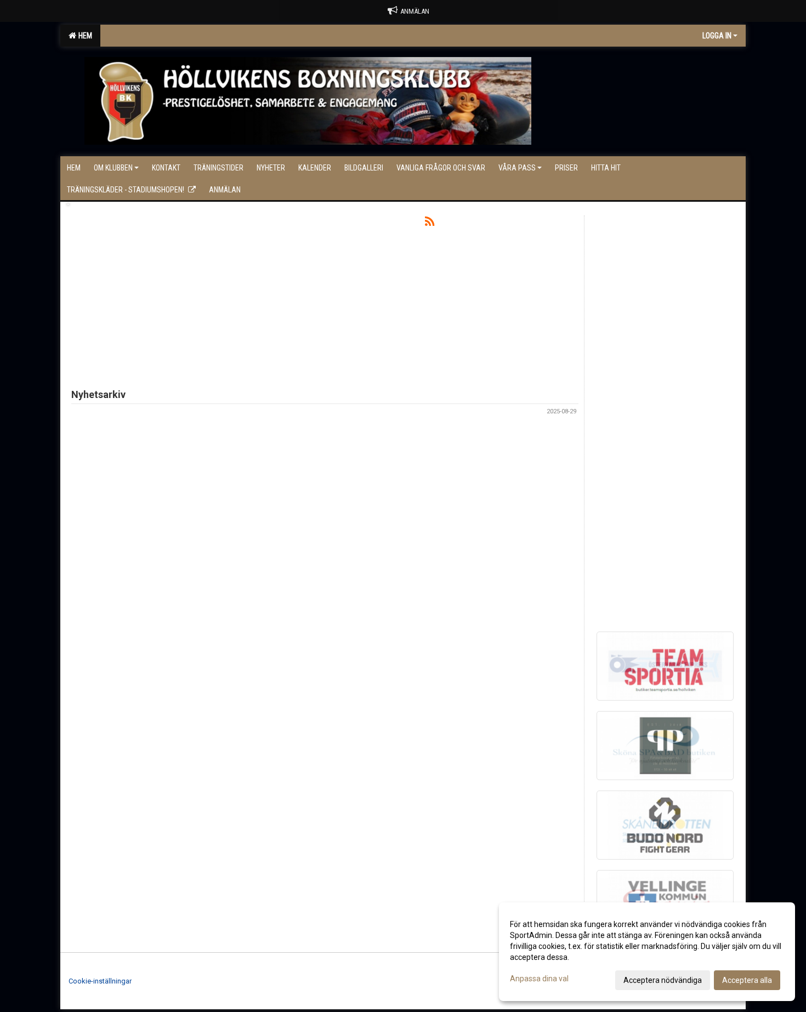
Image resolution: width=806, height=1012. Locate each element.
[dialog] (647, 951)
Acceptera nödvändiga (662, 980)
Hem (83, 35)
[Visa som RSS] (429, 223)
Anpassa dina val (539, 978)
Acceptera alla (747, 980)
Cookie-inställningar (100, 981)
